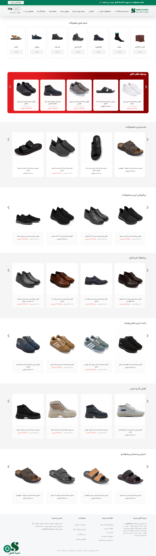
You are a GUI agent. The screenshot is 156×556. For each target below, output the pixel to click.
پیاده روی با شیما (78, 11)
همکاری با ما (29, 11)
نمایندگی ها (41, 11)
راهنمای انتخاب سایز (106, 525)
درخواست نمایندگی (107, 536)
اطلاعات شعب (108, 529)
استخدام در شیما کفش (106, 540)
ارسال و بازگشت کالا (79, 530)
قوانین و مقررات (81, 539)
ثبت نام (12, 12)
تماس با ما (109, 532)
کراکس (91, 11)
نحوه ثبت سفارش (80, 525)
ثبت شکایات (82, 534)
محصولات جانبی (105, 11)
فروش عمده (64, 11)
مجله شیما (52, 11)
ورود (18, 12)
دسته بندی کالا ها (122, 11)
